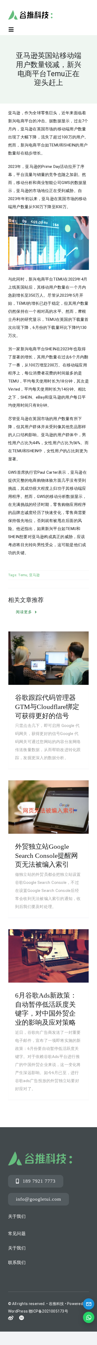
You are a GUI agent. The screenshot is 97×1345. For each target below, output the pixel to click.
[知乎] (21, 1317)
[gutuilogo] (30, 11)
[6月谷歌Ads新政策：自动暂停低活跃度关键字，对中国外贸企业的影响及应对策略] (48, 956)
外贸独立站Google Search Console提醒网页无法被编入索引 (46, 855)
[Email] (88, 1304)
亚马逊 (34, 575)
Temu (22, 575)
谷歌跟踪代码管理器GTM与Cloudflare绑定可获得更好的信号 (47, 706)
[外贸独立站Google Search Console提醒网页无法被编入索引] (48, 807)
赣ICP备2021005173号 (48, 1311)
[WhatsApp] (88, 1317)
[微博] (10, 1318)
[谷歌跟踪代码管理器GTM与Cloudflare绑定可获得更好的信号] (48, 658)
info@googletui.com (38, 1199)
